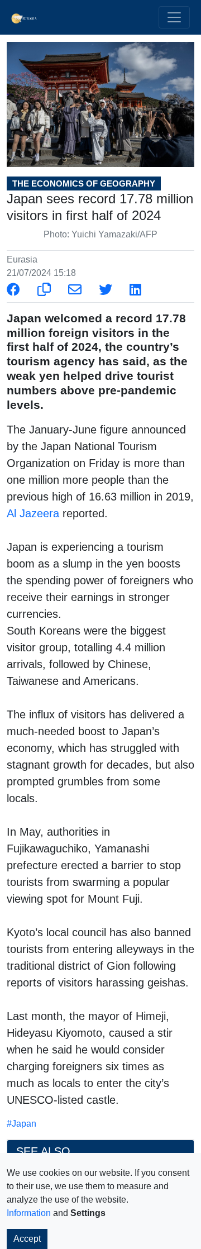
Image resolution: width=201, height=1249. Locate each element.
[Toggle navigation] (174, 17)
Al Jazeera (33, 513)
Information (29, 1213)
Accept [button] (27, 1238)
